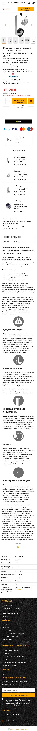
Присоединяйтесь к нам (14, 678)
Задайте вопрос (11, 241)
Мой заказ (7, 601)
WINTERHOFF (15, 80)
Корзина (6, 627)
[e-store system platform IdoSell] (18, 729)
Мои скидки (7, 639)
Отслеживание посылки (11, 608)
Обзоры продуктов (12, 237)
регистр (6, 624)
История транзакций (10, 636)
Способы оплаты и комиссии (13, 656)
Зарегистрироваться (19, 695)
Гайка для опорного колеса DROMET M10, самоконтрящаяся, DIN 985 (20, 205)
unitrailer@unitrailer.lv (13, 714)
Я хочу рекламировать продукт (14, 611)
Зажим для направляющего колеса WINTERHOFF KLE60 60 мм (21, 174)
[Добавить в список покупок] (31, 101)
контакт (6, 616)
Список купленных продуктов (13, 633)
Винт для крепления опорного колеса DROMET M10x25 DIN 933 (21, 189)
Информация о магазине (11, 650)
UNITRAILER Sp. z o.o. (11, 718)
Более (19, 589)
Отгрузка (6, 653)
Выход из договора (9, 665)
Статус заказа (8, 605)
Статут (5, 659)
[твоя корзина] (33, 3)
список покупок (9, 630)
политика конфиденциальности (14, 662)
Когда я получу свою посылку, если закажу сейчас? (18, 140)
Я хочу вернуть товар (10, 614)
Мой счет (6, 620)
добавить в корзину (19, 101)
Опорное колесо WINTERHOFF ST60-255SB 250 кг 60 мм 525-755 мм (20, 159)
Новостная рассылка (10, 642)
